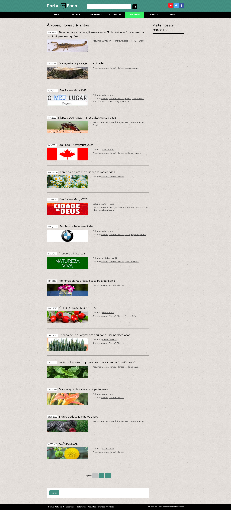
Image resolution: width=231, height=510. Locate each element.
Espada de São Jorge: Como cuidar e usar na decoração (94, 335)
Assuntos (134, 14)
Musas (143, 235)
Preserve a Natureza (72, 253)
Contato (173, 14)
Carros (127, 235)
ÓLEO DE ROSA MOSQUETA (77, 308)
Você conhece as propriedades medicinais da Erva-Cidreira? (96, 362)
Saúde (96, 125)
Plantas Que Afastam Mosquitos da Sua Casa (87, 117)
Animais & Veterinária (110, 41)
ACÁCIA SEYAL (68, 443)
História (96, 210)
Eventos (154, 14)
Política (111, 101)
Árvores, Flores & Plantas (132, 41)
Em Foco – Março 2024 (74, 199)
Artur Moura (108, 95)
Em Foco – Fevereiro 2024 (76, 226)
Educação (143, 207)
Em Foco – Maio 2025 (73, 90)
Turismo (137, 153)
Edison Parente (109, 340)
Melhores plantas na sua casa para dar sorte (86, 280)
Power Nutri (108, 313)
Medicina (129, 153)
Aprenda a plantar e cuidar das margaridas (87, 172)
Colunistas (115, 14)
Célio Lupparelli (109, 258)
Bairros (128, 98)
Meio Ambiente (132, 68)
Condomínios (96, 14)
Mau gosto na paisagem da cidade (81, 63)
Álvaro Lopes (108, 394)
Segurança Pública (124, 101)
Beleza (128, 316)
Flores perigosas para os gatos (78, 416)
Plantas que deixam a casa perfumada (84, 389)
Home (56, 14)
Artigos (76, 14)
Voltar (54, 493)
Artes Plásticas (107, 207)
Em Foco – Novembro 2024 (75, 144)
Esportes (135, 235)
